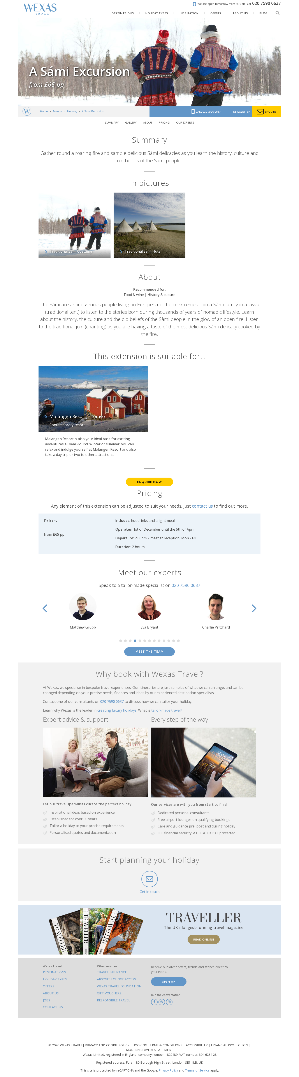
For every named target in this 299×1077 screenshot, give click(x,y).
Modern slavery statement (149, 1050)
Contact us (53, 1007)
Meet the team (149, 651)
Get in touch (150, 891)
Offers (48, 986)
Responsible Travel (113, 1000)
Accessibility (197, 1045)
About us (51, 993)
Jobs (46, 1000)
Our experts (185, 122)
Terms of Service (197, 1070)
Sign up (168, 981)
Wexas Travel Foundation (119, 986)
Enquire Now (149, 482)
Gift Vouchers (109, 993)
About (147, 122)
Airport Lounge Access (116, 979)
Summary (112, 122)
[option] (96, 611)
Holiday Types (55, 979)
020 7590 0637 (186, 585)
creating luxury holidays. (117, 710)
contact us (202, 506)
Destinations (54, 972)
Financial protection (230, 1045)
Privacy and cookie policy (107, 1045)
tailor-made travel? (166, 710)
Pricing (164, 122)
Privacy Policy (168, 1070)
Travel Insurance (112, 972)
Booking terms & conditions (158, 1045)
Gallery (131, 122)
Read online (203, 939)
